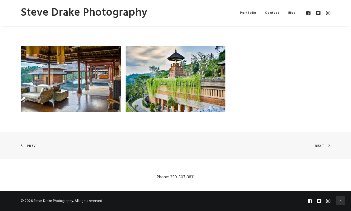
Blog (292, 13)
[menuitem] (248, 13)
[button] (309, 13)
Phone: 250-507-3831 (175, 177)
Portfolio (248, 13)
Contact (272, 13)
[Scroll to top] (340, 200)
